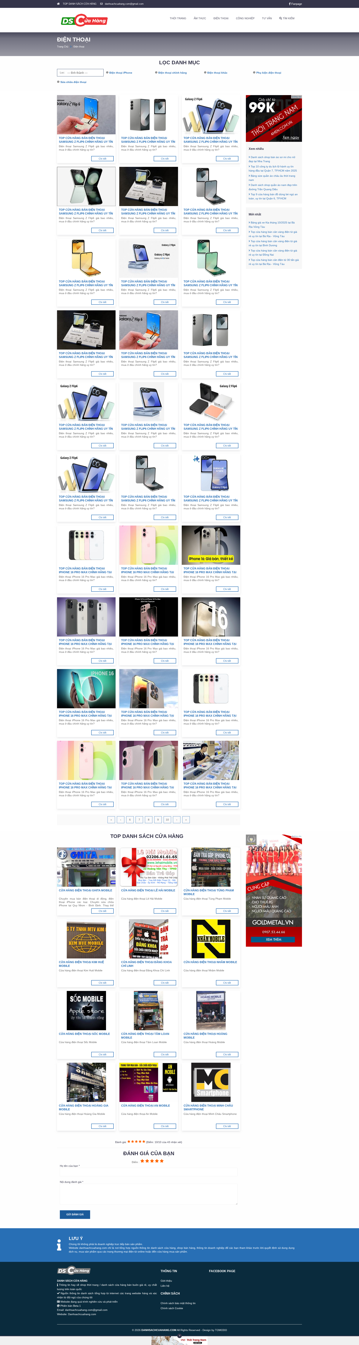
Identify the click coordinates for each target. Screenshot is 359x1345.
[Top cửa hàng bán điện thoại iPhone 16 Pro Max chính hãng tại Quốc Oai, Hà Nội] (86, 688)
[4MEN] (274, 140)
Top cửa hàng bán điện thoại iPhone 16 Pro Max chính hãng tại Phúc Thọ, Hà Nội (147, 714)
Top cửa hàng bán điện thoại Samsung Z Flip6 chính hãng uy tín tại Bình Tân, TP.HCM (148, 211)
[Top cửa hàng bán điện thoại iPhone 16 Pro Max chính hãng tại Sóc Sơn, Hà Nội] (211, 617)
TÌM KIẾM (288, 18)
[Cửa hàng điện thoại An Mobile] (148, 1082)
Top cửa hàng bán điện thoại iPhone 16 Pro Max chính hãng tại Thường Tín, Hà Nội (147, 570)
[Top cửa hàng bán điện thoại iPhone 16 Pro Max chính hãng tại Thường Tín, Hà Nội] (148, 545)
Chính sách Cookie (172, 1308)
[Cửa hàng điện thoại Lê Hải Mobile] (148, 867)
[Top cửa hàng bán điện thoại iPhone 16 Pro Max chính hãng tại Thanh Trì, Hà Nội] (211, 545)
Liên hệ (165, 1285)
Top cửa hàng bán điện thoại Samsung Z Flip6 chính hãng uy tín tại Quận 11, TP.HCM (86, 283)
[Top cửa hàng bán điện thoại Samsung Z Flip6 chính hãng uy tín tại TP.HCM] (211, 473)
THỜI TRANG (178, 18)
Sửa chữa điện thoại (73, 82)
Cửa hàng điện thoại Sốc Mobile (84, 1033)
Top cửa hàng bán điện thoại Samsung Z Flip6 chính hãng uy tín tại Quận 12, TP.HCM (211, 211)
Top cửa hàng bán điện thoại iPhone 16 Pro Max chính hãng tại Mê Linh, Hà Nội (147, 785)
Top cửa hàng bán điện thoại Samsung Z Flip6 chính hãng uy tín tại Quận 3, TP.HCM (211, 427)
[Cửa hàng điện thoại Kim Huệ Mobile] (86, 938)
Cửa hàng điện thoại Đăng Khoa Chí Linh (146, 964)
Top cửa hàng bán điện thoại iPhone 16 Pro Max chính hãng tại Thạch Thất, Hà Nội (147, 642)
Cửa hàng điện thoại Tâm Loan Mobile (145, 1035)
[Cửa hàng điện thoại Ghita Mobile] (86, 867)
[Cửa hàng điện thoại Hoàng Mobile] (211, 1010)
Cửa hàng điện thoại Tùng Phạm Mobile (209, 892)
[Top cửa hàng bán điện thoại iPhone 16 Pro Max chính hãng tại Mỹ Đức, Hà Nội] (86, 760)
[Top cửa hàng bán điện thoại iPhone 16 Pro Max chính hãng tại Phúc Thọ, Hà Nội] (148, 688)
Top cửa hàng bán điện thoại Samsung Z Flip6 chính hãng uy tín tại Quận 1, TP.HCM (148, 498)
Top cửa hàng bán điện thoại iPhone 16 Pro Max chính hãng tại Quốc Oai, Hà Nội (85, 714)
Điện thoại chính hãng (172, 72)
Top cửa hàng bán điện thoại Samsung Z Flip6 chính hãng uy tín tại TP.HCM (211, 498)
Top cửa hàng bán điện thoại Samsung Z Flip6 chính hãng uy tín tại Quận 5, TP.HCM (86, 427)
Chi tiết (102, 158)
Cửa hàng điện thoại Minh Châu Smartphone (208, 1107)
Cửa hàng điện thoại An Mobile (145, 1105)
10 (167, 819)
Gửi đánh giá (75, 1214)
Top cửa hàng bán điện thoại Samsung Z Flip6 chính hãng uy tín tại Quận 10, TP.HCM (148, 283)
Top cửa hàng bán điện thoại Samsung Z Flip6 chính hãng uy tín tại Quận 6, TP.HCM (211, 355)
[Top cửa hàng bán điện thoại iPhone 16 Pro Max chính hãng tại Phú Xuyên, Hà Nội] (211, 688)
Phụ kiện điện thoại (268, 72)
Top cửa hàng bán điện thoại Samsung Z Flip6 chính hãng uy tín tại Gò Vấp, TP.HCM (211, 140)
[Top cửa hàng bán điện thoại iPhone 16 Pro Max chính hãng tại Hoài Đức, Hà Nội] (211, 760)
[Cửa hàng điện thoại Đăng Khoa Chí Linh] (148, 938)
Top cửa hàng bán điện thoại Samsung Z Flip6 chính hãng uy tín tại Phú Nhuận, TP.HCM (148, 140)
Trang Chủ (62, 46)
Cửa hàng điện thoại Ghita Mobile (85, 890)
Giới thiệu (166, 1280)
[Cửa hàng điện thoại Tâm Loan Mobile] (148, 1010)
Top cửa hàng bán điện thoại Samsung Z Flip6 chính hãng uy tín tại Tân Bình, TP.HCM (86, 140)
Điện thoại (78, 46)
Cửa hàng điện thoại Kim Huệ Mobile (81, 964)
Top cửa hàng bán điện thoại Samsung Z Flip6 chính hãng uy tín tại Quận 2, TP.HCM (86, 498)
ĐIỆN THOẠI (221, 18)
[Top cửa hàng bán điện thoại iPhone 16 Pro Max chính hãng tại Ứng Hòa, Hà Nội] (86, 545)
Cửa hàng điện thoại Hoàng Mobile (205, 1035)
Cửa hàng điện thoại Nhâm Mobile (210, 962)
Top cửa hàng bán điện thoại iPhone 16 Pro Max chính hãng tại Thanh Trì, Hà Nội (210, 570)
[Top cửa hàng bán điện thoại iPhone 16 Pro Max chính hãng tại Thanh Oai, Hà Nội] (86, 617)
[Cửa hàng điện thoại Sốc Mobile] (86, 1010)
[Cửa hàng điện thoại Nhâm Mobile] (211, 938)
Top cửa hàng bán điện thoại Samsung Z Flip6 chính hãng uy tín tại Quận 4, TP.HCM (148, 427)
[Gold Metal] (274, 945)
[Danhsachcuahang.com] (84, 20)
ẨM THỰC (200, 18)
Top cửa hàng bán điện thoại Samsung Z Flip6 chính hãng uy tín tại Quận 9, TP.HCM (211, 283)
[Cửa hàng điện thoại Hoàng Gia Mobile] (86, 1082)
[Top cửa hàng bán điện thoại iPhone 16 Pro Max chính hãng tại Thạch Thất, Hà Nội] (148, 617)
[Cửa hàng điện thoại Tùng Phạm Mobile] (211, 867)
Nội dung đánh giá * (71, 1181)
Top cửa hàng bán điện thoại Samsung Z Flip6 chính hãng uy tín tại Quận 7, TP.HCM (148, 355)
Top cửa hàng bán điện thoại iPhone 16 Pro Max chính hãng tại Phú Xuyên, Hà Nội (210, 714)
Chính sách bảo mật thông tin (178, 1303)
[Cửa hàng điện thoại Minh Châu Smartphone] (211, 1082)
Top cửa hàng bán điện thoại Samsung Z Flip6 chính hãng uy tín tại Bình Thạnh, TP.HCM (86, 211)
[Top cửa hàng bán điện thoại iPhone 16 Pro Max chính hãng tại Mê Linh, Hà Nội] (148, 760)
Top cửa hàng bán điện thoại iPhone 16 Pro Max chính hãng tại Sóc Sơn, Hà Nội (210, 642)
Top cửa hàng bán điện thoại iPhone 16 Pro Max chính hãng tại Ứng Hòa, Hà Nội (85, 570)
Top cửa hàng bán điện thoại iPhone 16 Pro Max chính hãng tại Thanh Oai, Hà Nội (85, 642)
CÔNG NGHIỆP (245, 18)
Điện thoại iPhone (120, 72)
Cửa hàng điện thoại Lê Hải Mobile (148, 890)
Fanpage (296, 3)
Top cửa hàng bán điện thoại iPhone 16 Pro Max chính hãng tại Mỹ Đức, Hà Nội (85, 785)
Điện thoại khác (217, 72)
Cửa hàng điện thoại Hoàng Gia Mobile (83, 1107)
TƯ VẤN (267, 18)
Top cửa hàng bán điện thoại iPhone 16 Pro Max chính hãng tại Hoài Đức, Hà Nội (210, 785)
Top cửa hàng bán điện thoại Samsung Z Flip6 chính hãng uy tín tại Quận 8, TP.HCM (86, 355)
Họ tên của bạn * (70, 1165)
